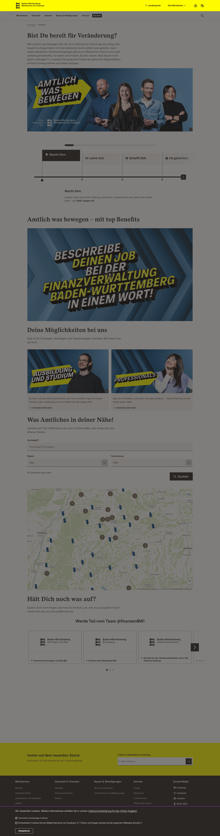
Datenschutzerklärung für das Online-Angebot (112, 811)
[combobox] (177, 5)
